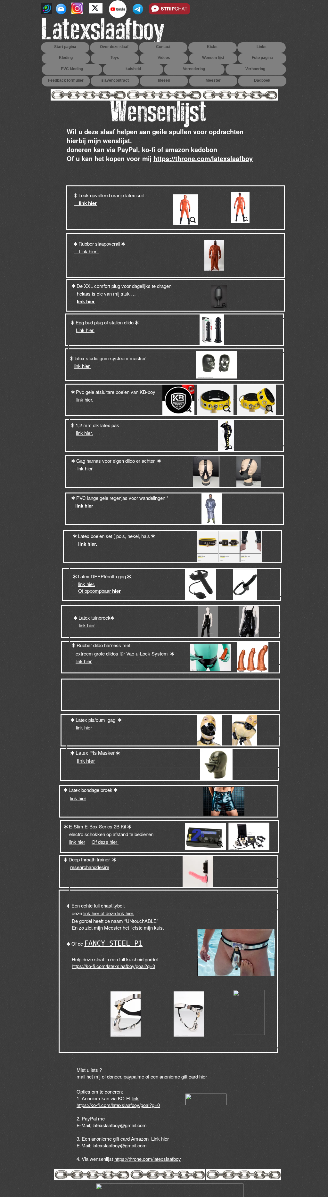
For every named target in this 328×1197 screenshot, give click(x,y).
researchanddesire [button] (89, 867)
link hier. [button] (82, 365)
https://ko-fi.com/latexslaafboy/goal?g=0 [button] (118, 1105)
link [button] (135, 1098)
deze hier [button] (108, 841)
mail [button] (81, 1076)
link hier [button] (85, 203)
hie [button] (202, 1076)
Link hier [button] (86, 251)
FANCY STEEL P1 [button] (113, 943)
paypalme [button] (134, 1076)
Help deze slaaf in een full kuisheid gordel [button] (115, 959)
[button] (83, 301)
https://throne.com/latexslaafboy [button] (203, 158)
